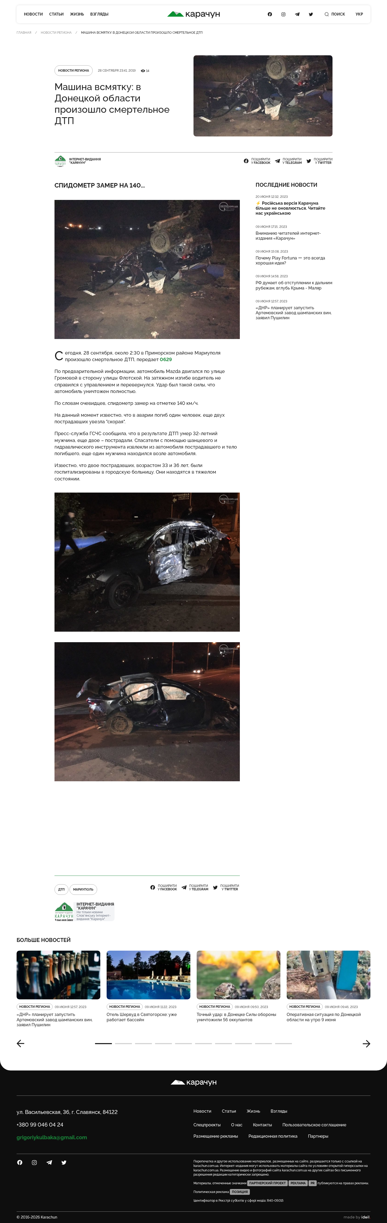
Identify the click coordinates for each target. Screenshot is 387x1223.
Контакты (262, 1124)
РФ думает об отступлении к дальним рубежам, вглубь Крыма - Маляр (294, 285)
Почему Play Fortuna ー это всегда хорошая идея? (290, 261)
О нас (236, 1124)
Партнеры (318, 1136)
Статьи (56, 14)
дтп (61, 889)
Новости (33, 14)
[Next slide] (364, 1043)
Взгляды (99, 14)
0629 (165, 359)
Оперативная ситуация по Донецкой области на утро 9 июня (324, 1017)
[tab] (103, 1044)
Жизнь (77, 14)
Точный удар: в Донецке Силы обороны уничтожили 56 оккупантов (236, 1017)
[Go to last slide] (22, 1043)
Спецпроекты (207, 1124)
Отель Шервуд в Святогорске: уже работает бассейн (142, 1017)
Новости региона (56, 32)
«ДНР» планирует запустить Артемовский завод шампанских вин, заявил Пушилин (293, 312)
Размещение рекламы (216, 1136)
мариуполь (83, 889)
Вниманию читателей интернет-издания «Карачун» (288, 236)
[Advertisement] (147, 829)
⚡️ (290, 208)
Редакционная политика (273, 1136)
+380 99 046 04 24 (40, 1125)
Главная (24, 32)
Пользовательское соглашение (314, 1124)
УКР (359, 14)
